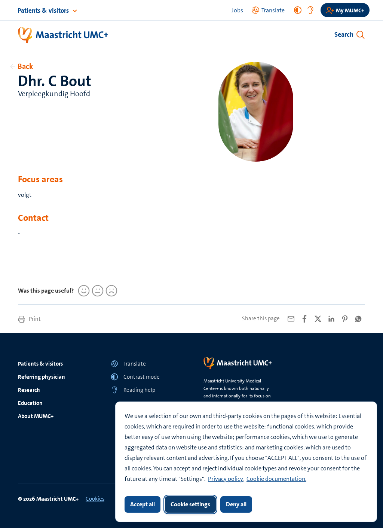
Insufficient (110, 291)
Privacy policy (225, 479)
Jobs (237, 10)
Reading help (139, 390)
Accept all (142, 504)
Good (83, 291)
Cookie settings (190, 504)
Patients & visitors (44, 10)
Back (25, 66)
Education (30, 403)
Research (29, 390)
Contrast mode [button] (141, 377)
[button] (145, 363)
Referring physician (41, 377)
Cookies (95, 499)
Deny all (236, 504)
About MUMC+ (35, 416)
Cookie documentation (275, 479)
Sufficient (96, 291)
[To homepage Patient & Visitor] (63, 35)
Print (34, 319)
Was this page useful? (46, 290)
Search (343, 34)
